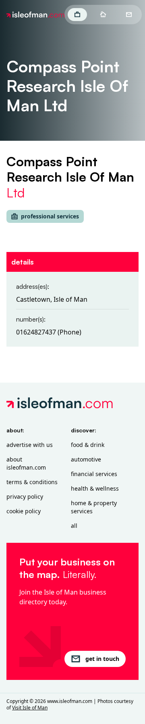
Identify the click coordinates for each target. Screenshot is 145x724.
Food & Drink (87, 445)
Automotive (86, 459)
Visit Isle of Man (30, 707)
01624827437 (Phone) (48, 332)
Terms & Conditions (32, 482)
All (74, 525)
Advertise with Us (29, 445)
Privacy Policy (24, 496)
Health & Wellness (95, 488)
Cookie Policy (23, 511)
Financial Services (94, 474)
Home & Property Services (94, 507)
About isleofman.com (26, 463)
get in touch (102, 659)
